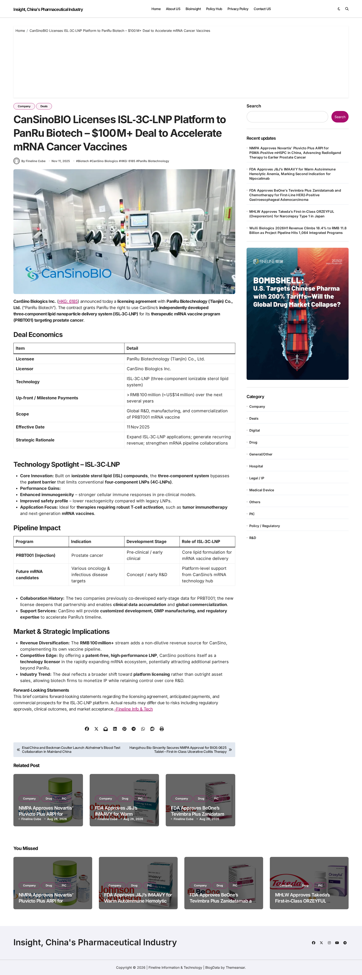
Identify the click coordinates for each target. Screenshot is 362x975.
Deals (44, 106)
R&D (252, 538)
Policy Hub (214, 9)
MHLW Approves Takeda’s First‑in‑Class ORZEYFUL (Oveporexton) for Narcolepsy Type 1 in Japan (291, 213)
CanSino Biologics (105, 161)
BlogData (212, 967)
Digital (254, 430)
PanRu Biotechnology (153, 161)
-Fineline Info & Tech (133, 709)
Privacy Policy (238, 9)
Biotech (83, 161)
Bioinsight (193, 9)
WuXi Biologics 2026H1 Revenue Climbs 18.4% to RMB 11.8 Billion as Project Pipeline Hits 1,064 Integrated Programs (298, 230)
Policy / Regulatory (264, 526)
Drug (49, 798)
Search (254, 105)
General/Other (261, 454)
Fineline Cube (31, 819)
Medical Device (261, 490)
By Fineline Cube (33, 161)
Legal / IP (256, 478)
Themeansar (235, 967)
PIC (64, 798)
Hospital (256, 466)
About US (173, 9)
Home (155, 9)
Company (24, 106)
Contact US (262, 9)
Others (254, 502)
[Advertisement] (181, 64)
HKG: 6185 (128, 161)
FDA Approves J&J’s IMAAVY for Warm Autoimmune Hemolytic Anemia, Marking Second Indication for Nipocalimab (292, 174)
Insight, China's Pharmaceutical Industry (48, 9)
